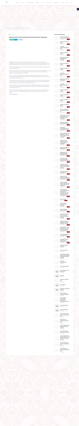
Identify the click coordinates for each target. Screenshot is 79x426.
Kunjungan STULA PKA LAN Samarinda (64, 172)
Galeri (67, 2)
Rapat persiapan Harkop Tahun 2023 (64, 210)
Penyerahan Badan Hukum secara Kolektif (64, 332)
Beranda (18, 2)
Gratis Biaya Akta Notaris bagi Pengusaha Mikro (65, 349)
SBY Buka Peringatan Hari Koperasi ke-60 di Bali (64, 344)
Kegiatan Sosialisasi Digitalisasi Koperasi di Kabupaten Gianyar (64, 222)
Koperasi (62, 275)
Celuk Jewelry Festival (64, 266)
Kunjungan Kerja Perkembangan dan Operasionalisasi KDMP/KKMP (64, 142)
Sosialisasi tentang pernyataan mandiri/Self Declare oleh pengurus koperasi (65, 166)
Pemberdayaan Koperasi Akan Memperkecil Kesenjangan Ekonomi (64, 299)
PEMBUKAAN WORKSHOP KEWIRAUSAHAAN (64, 148)
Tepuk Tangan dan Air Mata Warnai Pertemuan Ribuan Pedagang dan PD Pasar (65, 337)
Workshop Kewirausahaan (63, 262)
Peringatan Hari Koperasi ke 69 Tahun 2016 (64, 320)
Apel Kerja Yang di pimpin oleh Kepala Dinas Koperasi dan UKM (65, 159)
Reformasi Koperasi (64, 305)
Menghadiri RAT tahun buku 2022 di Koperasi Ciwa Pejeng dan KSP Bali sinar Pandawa (64, 229)
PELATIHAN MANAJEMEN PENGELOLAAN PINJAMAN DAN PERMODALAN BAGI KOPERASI (64, 256)
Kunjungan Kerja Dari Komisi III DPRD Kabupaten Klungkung (64, 240)
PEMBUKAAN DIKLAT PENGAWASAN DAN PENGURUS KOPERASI (64, 153)
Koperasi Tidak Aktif (64, 309)
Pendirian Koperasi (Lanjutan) (63, 246)
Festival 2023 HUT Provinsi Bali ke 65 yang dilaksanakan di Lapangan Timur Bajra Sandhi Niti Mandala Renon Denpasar (64, 192)
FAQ (71, 2)
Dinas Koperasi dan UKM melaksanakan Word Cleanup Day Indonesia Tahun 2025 (65, 135)
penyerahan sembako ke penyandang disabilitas (64, 58)
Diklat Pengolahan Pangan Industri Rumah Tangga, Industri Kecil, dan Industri (64, 184)
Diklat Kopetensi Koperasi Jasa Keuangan (63, 204)
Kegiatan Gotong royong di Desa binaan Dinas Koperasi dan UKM (65, 177)
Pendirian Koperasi (63, 250)
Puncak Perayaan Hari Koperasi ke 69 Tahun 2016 (64, 315)
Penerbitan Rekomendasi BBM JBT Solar (64, 47)
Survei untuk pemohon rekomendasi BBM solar (65, 37)
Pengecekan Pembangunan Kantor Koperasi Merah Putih (64, 128)
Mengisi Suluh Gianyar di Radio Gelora (65, 80)
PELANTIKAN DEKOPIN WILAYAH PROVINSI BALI (64, 123)
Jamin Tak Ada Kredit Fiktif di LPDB (64, 271)
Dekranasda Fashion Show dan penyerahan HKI (64, 110)
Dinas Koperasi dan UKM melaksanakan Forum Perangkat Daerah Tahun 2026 (65, 117)
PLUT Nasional (63, 284)
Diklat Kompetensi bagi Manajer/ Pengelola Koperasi (64, 326)
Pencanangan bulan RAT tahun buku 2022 (65, 235)
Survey (62, 2)
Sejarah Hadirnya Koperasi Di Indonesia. (64, 294)
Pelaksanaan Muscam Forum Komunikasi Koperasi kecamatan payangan (64, 216)
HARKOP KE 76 (63, 199)
